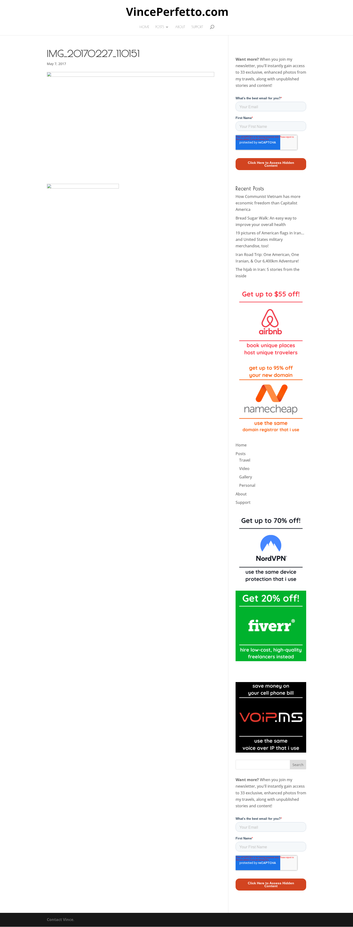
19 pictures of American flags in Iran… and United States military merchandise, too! (270, 239)
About (180, 27)
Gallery (245, 477)
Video (244, 468)
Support (197, 27)
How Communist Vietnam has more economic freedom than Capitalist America (268, 203)
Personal (247, 485)
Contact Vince (60, 919)
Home (144, 27)
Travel (244, 460)
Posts (159, 27)
